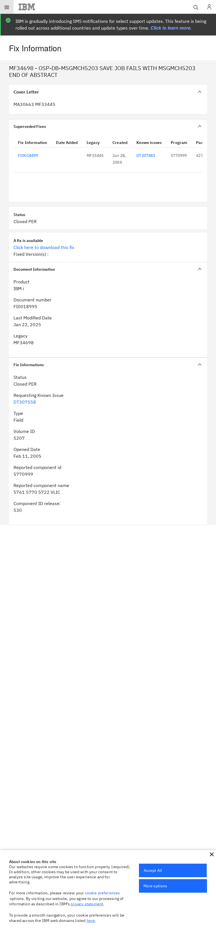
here (91, 920)
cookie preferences (102, 892)
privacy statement (87, 903)
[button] (212, 854)
